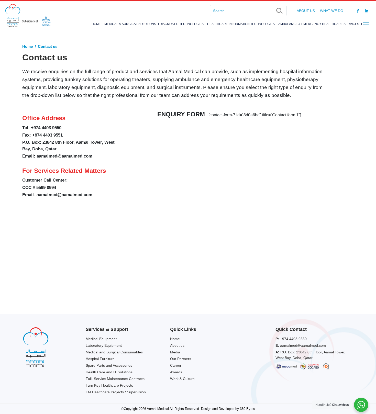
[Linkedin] (366, 11)
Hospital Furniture (100, 359)
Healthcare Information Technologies (241, 24)
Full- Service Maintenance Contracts (115, 379)
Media (175, 352)
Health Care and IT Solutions (109, 372)
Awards (176, 372)
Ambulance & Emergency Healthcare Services (318, 24)
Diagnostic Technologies (182, 24)
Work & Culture (182, 379)
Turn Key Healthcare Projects (109, 385)
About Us (306, 11)
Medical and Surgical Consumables (114, 352)
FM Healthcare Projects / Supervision (116, 392)
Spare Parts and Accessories (109, 365)
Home (96, 24)
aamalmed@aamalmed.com (64, 156)
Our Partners (180, 359)
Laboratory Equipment (104, 345)
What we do (331, 11)
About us (177, 345)
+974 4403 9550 (293, 339)
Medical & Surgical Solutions (130, 24)
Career (175, 365)
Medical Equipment (101, 339)
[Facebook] (358, 11)
